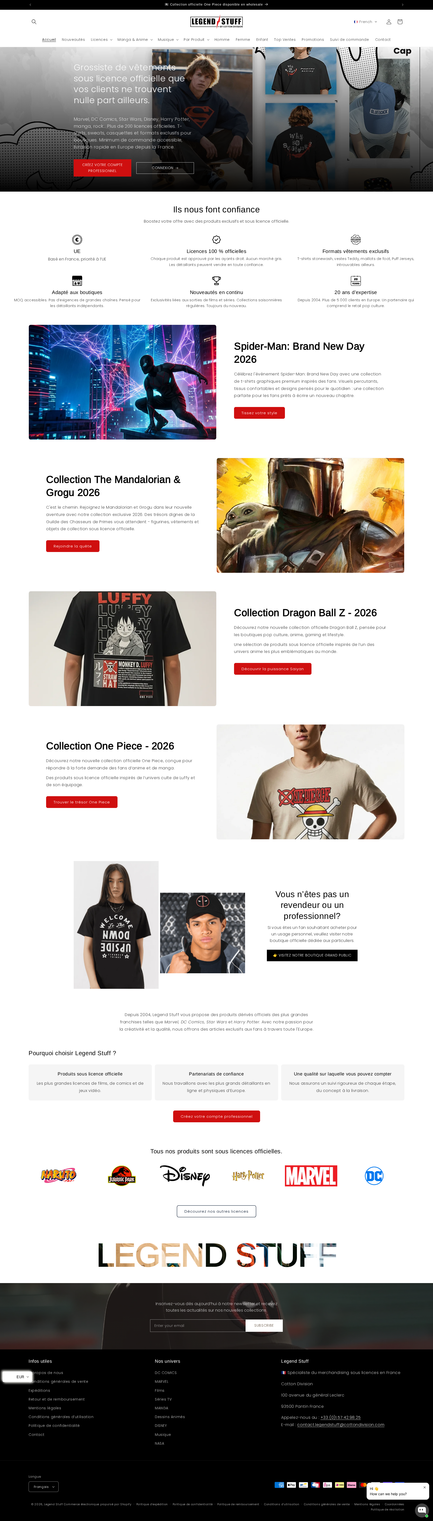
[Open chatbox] (422, 1510)
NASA (159, 1443)
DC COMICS (166, 1372)
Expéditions (39, 1390)
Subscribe (264, 1325)
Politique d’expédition (152, 1504)
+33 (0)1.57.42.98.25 (340, 1417)
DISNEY (161, 1425)
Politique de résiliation (387, 1509)
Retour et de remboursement (57, 1399)
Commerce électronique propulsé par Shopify (97, 1504)
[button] (34, 21)
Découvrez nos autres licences (216, 1211)
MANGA (161, 1408)
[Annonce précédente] (30, 5)
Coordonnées (394, 1504)
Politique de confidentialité (54, 1425)
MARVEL (162, 1381)
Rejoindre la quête (73, 546)
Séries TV (163, 1399)
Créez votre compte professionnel (217, 1116)
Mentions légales (45, 1408)
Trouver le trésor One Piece (82, 802)
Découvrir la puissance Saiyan (273, 668)
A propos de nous (46, 1372)
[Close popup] (424, 1487)
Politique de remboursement (238, 1504)
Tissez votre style (259, 413)
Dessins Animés (170, 1416)
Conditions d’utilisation (281, 1504)
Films (160, 1390)
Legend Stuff (53, 1504)
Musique (163, 1434)
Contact (36, 1434)
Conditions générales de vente (58, 1381)
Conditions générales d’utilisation (61, 1416)
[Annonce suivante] (402, 5)
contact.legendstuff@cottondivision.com (340, 1425)
